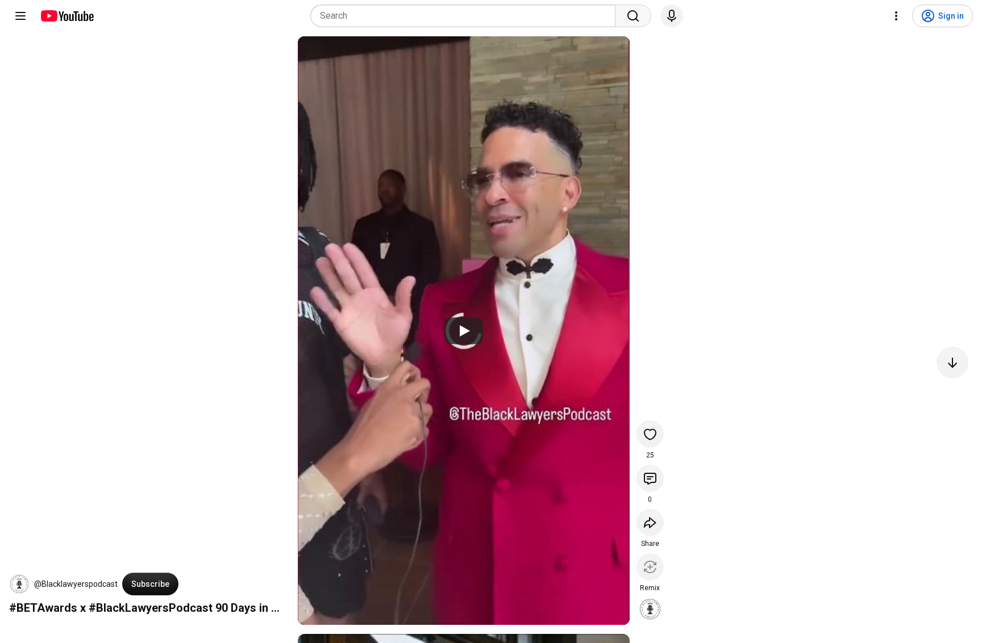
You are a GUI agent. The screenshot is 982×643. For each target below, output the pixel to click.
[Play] (463, 330)
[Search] (633, 16)
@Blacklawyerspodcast (76, 584)
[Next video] (952, 363)
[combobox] (466, 16)
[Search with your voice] (671, 16)
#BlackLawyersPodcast (151, 608)
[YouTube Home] (67, 16)
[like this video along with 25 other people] (650, 434)
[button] (19, 584)
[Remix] (650, 567)
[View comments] (650, 478)
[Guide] (20, 16)
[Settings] (896, 16)
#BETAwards (43, 608)
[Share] (650, 522)
